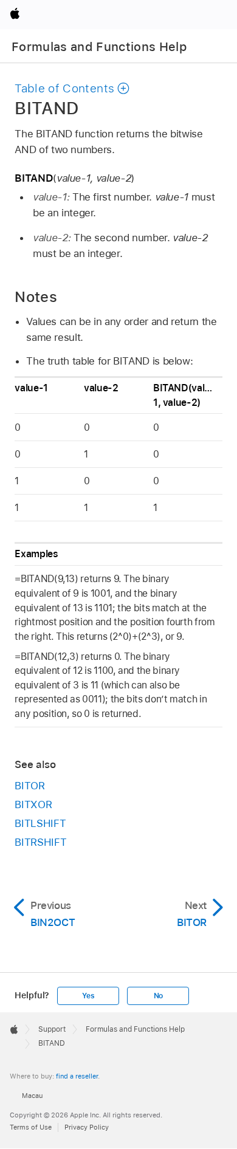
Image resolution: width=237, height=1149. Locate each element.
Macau (32, 1095)
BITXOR (33, 804)
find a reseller (77, 1076)
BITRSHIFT (40, 842)
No (158, 996)
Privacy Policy (86, 1127)
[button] (72, 88)
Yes (88, 996)
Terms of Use (31, 1127)
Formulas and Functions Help (99, 46)
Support (52, 1029)
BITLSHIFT (40, 823)
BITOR (29, 786)
